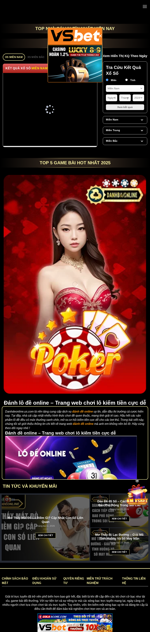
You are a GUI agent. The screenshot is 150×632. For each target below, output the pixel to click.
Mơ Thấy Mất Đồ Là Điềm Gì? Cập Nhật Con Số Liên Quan (45, 520)
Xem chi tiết (45, 535)
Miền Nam (112, 119)
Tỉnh (132, 80)
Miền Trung (113, 130)
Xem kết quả (125, 107)
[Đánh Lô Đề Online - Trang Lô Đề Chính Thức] (75, 6)
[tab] (14, 57)
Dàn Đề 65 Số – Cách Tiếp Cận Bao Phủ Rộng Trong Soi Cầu (119, 503)
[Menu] (144, 6)
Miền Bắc (111, 140)
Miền (113, 80)
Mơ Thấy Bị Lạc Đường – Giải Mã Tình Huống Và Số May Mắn (119, 536)
